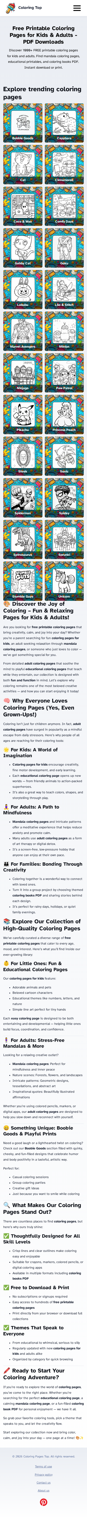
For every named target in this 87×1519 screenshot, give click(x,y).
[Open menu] (77, 8)
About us (43, 1490)
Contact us (44, 1482)
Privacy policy (43, 1474)
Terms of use (43, 1466)
